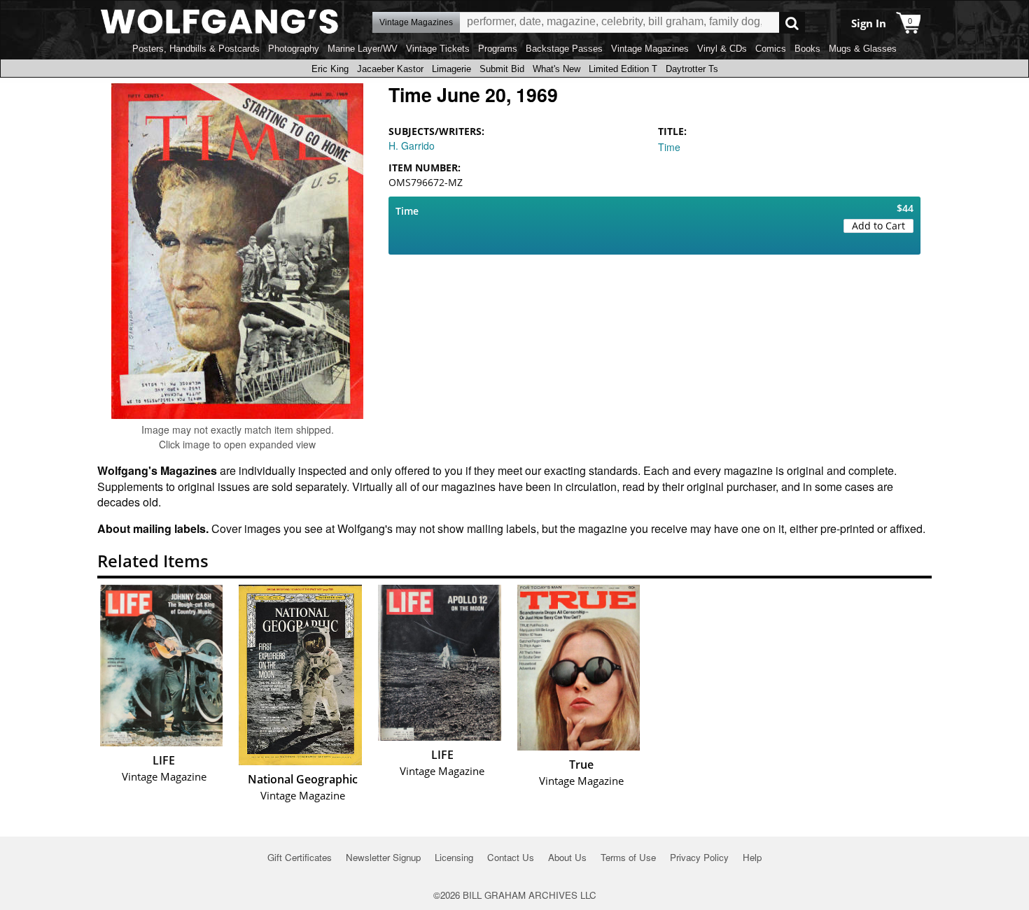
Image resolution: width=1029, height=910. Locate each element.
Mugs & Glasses (863, 48)
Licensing (454, 857)
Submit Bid (501, 69)
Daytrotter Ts (692, 69)
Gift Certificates (299, 857)
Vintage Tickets (438, 48)
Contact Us (510, 857)
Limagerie (451, 69)
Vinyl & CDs (722, 48)
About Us (567, 857)
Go (792, 23)
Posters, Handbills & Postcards (196, 48)
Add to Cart (878, 225)
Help (752, 857)
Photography (293, 48)
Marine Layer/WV (363, 48)
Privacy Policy (699, 857)
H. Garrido (411, 145)
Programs (497, 48)
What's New (556, 69)
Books (807, 48)
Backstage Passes (564, 48)
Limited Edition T (623, 69)
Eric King (330, 69)
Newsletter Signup (383, 857)
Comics (770, 48)
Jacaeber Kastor (390, 69)
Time (669, 147)
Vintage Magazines (650, 48)
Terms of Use (628, 857)
